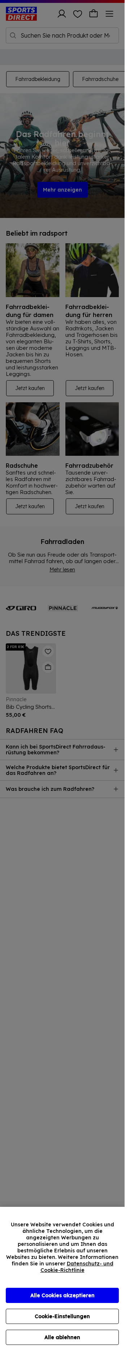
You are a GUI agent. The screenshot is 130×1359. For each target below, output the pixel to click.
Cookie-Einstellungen (62, 1316)
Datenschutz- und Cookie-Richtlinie (76, 1266)
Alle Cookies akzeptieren (62, 1295)
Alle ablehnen (62, 1337)
